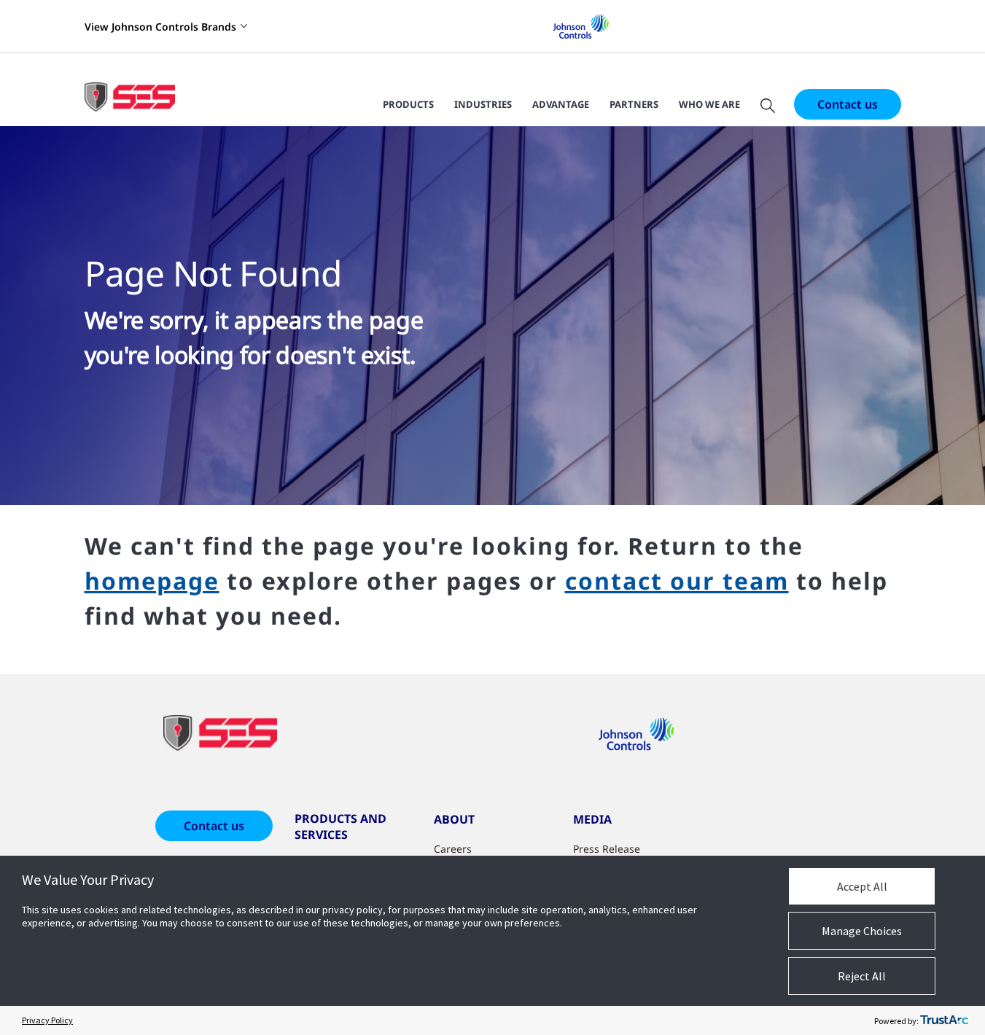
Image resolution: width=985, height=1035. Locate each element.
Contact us (847, 104)
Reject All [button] (862, 976)
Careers (453, 849)
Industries (483, 104)
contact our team (677, 580)
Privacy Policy (47, 1020)
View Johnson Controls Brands (160, 27)
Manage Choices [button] (862, 930)
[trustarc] (944, 1020)
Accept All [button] (862, 886)
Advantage (560, 104)
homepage (152, 580)
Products (408, 104)
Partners (634, 104)
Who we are (709, 104)
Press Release (606, 849)
